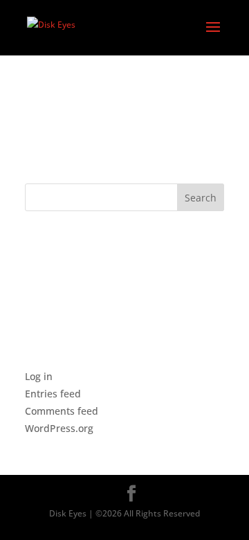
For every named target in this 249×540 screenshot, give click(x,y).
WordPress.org (59, 428)
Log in (39, 376)
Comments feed (61, 410)
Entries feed (53, 393)
